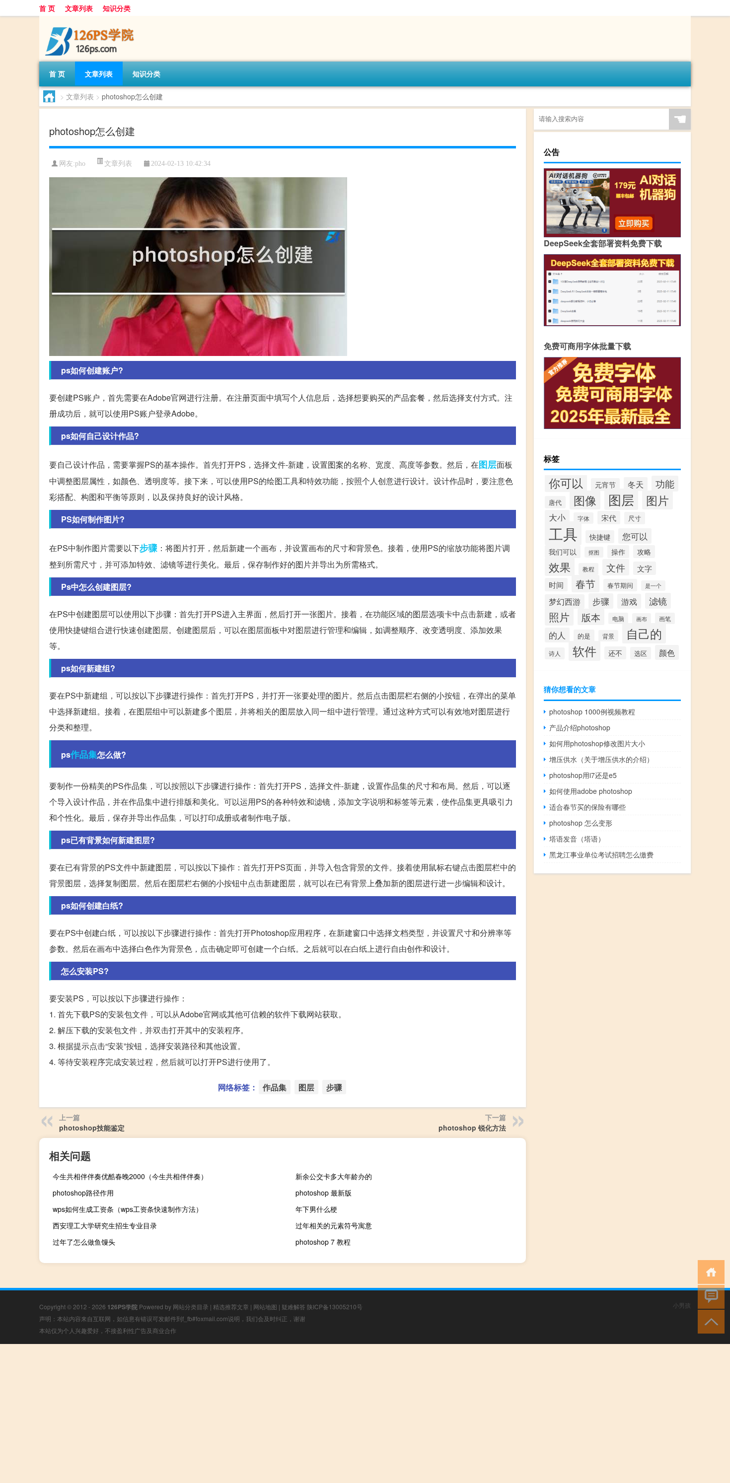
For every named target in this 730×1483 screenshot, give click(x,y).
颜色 (667, 652)
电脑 (618, 618)
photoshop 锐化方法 (472, 1127)
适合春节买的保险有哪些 (587, 807)
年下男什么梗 (316, 1209)
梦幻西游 (565, 601)
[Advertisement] (298, 1413)
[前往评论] (709, 1296)
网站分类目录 (191, 1306)
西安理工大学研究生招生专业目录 (105, 1225)
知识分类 (117, 8)
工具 (563, 533)
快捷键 (599, 537)
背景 (608, 636)
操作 (618, 552)
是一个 (653, 585)
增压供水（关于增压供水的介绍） (601, 759)
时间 (556, 584)
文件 (615, 567)
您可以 (635, 536)
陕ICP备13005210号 (335, 1306)
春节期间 (620, 585)
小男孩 (682, 1305)
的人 (557, 635)
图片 (657, 500)
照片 (559, 616)
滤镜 (658, 600)
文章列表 (79, 8)
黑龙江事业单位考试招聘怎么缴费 (601, 854)
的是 (584, 635)
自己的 (644, 633)
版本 (591, 617)
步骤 (148, 547)
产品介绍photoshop (579, 727)
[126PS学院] (91, 19)
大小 (557, 517)
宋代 (608, 517)
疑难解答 (293, 1306)
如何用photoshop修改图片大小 (597, 743)
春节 (585, 583)
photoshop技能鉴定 (92, 1127)
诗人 (555, 653)
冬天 (636, 484)
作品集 (84, 754)
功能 (665, 483)
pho (80, 163)
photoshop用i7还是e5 (583, 775)
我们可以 (563, 552)
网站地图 (265, 1306)
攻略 (644, 552)
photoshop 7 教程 (323, 1242)
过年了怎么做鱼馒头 (84, 1242)
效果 (560, 566)
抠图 (593, 552)
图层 (488, 464)
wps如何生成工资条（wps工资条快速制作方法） (128, 1209)
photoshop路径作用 (83, 1193)
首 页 (47, 8)
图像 (585, 500)
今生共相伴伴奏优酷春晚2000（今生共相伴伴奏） (130, 1176)
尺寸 (634, 518)
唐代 (555, 502)
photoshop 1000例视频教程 (592, 711)
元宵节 (605, 485)
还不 (615, 653)
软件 (584, 650)
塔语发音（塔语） (577, 839)
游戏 (629, 601)
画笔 (665, 618)
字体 (583, 518)
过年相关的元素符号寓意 (333, 1225)
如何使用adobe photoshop (590, 791)
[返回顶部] (709, 1321)
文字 (644, 568)
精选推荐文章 (231, 1306)
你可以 (566, 483)
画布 (641, 619)
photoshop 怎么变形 (580, 823)
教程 (588, 569)
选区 (640, 653)
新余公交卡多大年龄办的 (333, 1176)
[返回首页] (709, 1271)
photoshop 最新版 (323, 1193)
